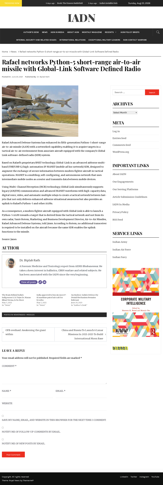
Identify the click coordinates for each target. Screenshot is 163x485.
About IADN (119, 174)
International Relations (72, 40)
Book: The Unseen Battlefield (53, 3)
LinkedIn (124, 477)
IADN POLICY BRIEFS (130, 32)
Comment (9, 366)
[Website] (40, 282)
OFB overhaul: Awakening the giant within (25, 332)
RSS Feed (118, 219)
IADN (82, 17)
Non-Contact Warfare (135, 40)
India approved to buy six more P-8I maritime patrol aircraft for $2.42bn (51, 297)
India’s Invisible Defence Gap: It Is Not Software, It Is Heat (108, 3)
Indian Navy (120, 257)
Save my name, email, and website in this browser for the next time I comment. (54, 419)
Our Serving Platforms (125, 189)
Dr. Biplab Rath (43, 77)
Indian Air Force (122, 249)
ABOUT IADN (73, 32)
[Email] (44, 282)
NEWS (45, 32)
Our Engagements (123, 181)
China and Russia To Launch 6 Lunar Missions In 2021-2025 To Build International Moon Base (82, 334)
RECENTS (109, 32)
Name (6, 390)
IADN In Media (121, 204)
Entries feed (119, 138)
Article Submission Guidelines (130, 196)
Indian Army (120, 241)
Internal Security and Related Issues (36, 40)
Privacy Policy (120, 212)
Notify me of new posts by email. (23, 443)
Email (60, 390)
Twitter (134, 477)
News (16, 315)
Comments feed (122, 145)
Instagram (144, 477)
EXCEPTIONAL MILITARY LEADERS (104, 40)
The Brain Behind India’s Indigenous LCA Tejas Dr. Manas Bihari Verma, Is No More (16, 297)
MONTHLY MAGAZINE (92, 32)
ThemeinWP (28, 480)
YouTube (155, 477)
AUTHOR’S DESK (31, 32)
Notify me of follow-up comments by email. (31, 431)
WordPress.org (121, 151)
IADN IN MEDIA (57, 32)
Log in (116, 131)
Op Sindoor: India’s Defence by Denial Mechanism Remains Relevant (84, 297)
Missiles (30, 315)
